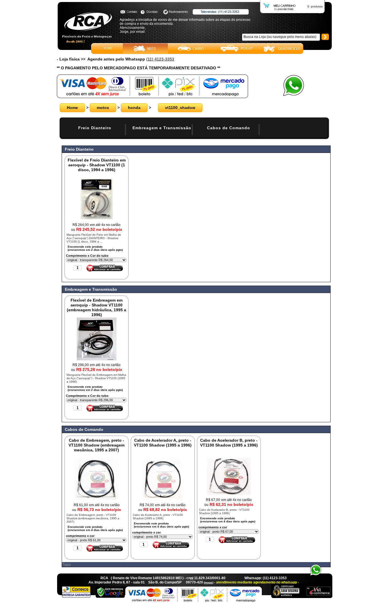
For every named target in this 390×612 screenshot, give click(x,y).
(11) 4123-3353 (160, 59)
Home (72, 107)
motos (103, 107)
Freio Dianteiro (94, 128)
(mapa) (208, 582)
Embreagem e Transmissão (161, 128)
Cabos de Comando (228, 128)
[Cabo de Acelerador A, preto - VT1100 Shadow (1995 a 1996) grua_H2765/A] (162, 499)
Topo (66, 564)
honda (134, 107)
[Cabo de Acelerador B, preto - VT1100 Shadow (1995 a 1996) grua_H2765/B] (229, 494)
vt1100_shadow (180, 107)
